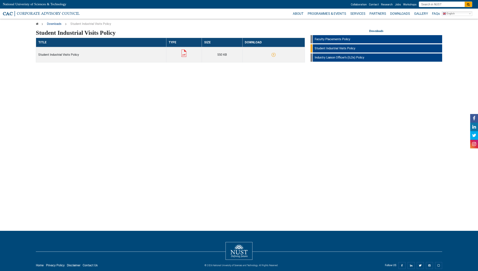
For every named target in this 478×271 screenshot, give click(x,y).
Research (387, 4)
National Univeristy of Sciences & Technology (34, 4)
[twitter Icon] (474, 135)
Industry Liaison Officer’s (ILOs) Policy (339, 57)
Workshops (410, 4)
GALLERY (421, 14)
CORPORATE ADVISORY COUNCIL (48, 13)
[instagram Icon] (474, 144)
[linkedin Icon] (474, 127)
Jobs (398, 4)
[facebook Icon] (474, 118)
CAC (8, 13)
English (450, 13)
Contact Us (90, 265)
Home (40, 265)
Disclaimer (73, 265)
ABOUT (298, 14)
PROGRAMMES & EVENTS (327, 14)
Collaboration (359, 4)
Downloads (54, 24)
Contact (374, 4)
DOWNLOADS (400, 14)
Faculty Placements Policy (332, 39)
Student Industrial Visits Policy (335, 48)
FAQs (436, 14)
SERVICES (357, 14)
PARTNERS (378, 14)
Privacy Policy (55, 265)
